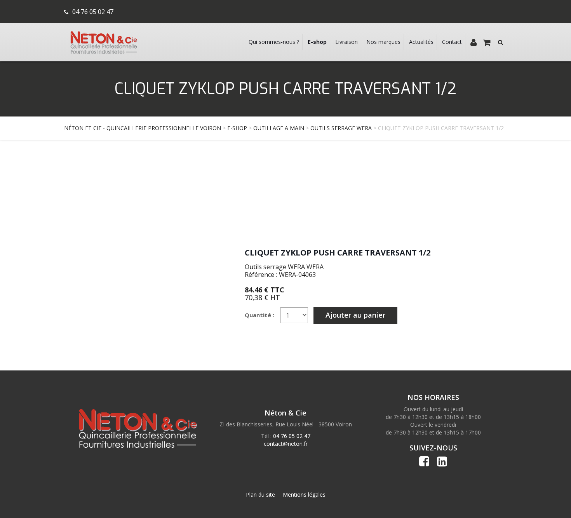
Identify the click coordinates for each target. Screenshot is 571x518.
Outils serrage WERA (341, 128)
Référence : (261, 274)
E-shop (237, 128)
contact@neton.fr (286, 443)
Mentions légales (304, 494)
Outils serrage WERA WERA (284, 266)
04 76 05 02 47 (92, 11)
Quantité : (259, 315)
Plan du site (260, 494)
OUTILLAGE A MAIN (278, 128)
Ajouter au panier (355, 315)
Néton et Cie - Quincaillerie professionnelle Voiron (142, 128)
